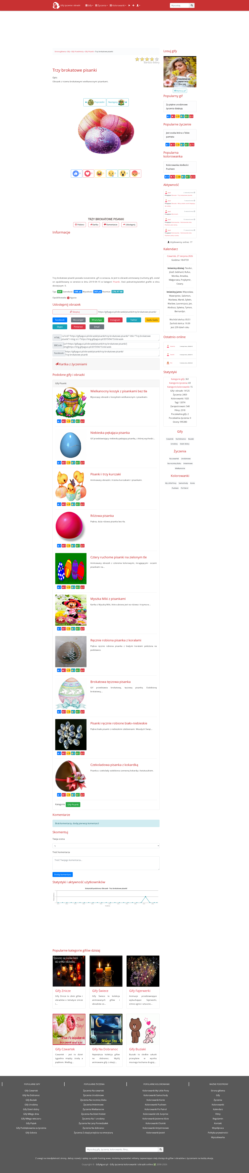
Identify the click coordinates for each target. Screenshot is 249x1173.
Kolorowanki (118, 5)
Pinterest (78, 326)
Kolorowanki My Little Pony (156, 1090)
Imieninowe (187, 463)
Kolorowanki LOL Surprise (155, 1114)
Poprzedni (99, 102)
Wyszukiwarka (218, 1137)
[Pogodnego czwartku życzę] (180, 71)
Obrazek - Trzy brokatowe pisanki (181, 195)
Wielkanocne (180, 468)
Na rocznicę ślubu (174, 463)
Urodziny (174, 444)
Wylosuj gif (181, 91)
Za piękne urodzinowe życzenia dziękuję (177, 106)
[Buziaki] (143, 1029)
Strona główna (218, 1090)
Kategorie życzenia (178, 383)
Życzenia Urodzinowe (93, 1095)
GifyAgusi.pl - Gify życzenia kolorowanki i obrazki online (124, 1164)
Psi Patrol (184, 488)
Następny (113, 102)
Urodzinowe (186, 458)
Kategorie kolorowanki (178, 386)
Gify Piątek (31, 1123)
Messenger (78, 319)
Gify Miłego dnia (31, 1114)
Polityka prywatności (218, 1132)
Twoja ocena (59, 839)
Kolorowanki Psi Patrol (156, 1109)
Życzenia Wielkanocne (93, 1109)
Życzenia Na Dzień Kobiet (93, 1114)
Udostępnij (130, 224)
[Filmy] (129, 5)
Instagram (115, 319)
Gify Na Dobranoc (105, 1049)
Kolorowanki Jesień (155, 1132)
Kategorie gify (177, 379)
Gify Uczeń (174, 214)
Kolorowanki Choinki (156, 1123)
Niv (171, 363)
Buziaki (191, 439)
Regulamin (218, 1118)
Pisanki (116, 281)
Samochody (183, 483)
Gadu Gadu (152, 319)
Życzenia (101, 5)
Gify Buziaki (137, 1049)
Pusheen (175, 488)
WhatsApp (97, 319)
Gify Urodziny (31, 1104)
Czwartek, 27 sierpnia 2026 (180, 256)
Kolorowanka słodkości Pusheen (177, 167)
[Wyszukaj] (192, 5)
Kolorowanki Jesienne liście (156, 1118)
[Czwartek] (69, 1029)
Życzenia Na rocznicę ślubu (93, 1100)
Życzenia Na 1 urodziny (93, 1118)
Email (96, 326)
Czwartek (169, 439)
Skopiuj (76, 311)
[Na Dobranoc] (106, 1029)
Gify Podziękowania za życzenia (31, 1128)
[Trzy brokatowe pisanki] (106, 131)
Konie (192, 483)
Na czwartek (174, 458)
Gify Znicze (63, 991)
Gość (169, 193)
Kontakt (218, 1123)
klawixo (172, 346)
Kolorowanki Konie (156, 1100)
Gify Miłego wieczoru (31, 1118)
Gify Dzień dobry (31, 1109)
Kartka (95, 224)
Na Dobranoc (181, 439)
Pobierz (80, 224)
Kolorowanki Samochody (156, 1095)
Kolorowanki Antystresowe (156, 1128)
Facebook (59, 319)
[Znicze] (69, 971)
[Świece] (106, 971)
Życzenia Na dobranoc (93, 1128)
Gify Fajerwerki (139, 991)
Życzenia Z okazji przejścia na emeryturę (93, 1132)
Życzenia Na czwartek (93, 1090)
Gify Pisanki (73, 804)
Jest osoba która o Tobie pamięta (177, 134)
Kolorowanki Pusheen (155, 1104)
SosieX (172, 354)
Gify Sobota (31, 1132)
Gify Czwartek (65, 1049)
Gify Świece (100, 991)
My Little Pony (170, 483)
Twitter (133, 319)
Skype (60, 326)
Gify (89, 5)
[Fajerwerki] (143, 971)
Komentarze (111, 224)
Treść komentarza (61, 852)
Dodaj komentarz (62, 874)
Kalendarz (218, 1109)
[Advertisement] (124, 28)
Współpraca (218, 1128)
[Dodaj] (133, 5)
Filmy (217, 1114)
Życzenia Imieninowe (93, 1104)
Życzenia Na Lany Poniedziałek (93, 1123)
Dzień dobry (184, 444)
